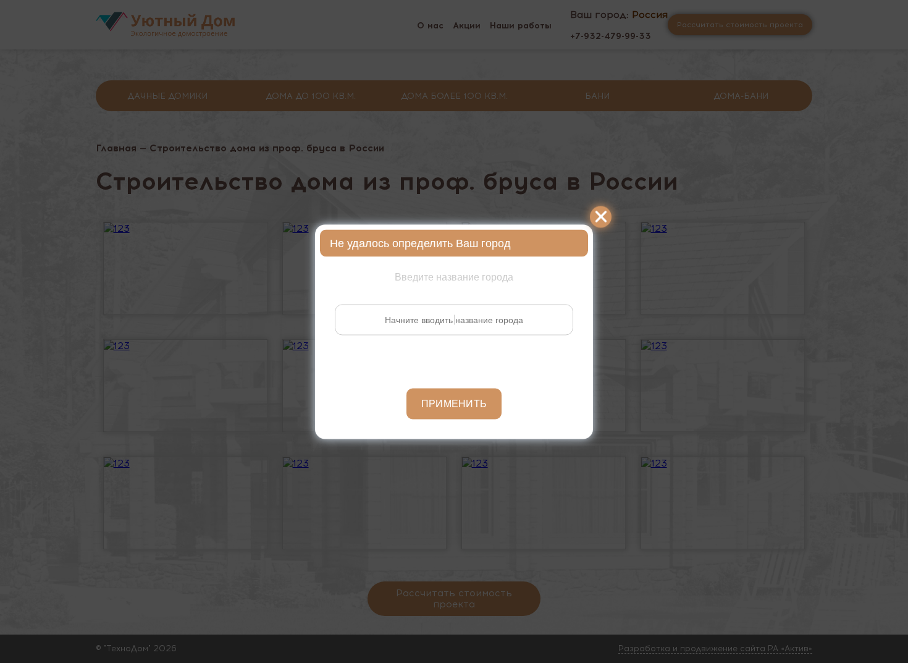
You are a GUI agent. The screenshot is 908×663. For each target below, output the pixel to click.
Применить (454, 403)
